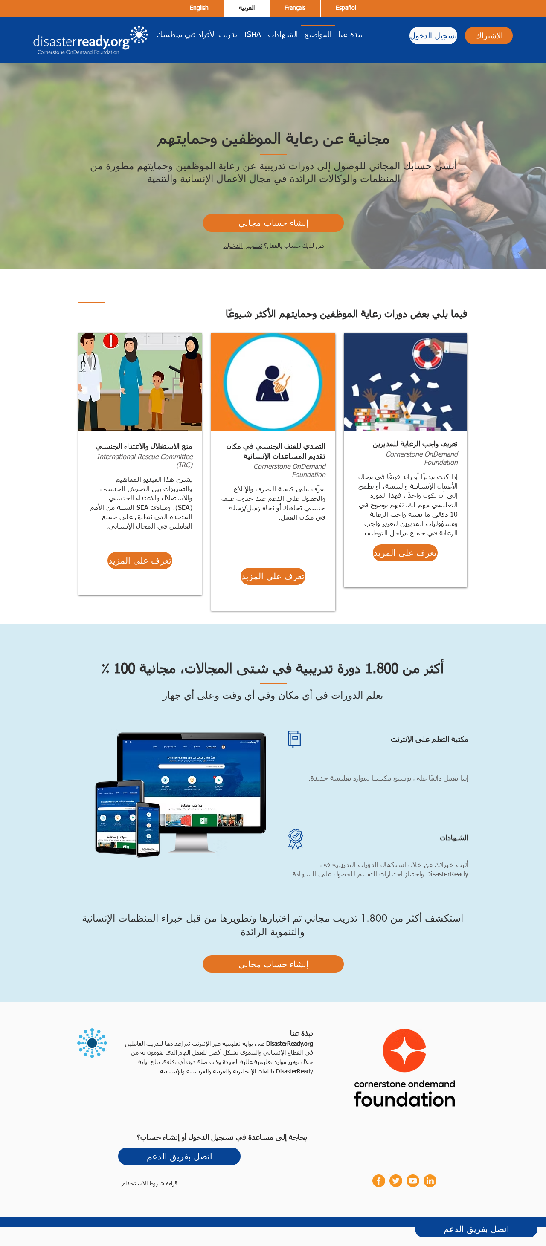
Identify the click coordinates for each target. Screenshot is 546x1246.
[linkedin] (430, 1180)
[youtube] (413, 1180)
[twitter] (395, 1180)
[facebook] (378, 1180)
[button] (139, 560)
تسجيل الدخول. (243, 246)
